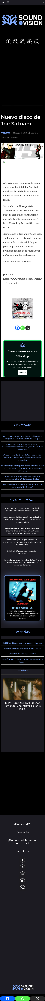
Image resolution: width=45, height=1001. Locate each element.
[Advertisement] (22, 78)
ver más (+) (22, 670)
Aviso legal (22, 851)
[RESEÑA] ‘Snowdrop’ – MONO (22, 654)
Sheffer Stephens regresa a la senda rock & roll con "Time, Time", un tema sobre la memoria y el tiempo (22, 468)
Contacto (22, 832)
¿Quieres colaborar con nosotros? (23, 842)
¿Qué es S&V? (22, 824)
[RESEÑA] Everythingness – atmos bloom (22, 648)
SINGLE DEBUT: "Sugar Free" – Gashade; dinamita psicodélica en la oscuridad (22, 509)
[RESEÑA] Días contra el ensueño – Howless (22, 552)
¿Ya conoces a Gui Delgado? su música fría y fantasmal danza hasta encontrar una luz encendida (22, 457)
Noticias (5, 133)
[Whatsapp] (22, 328)
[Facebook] (17, 328)
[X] (27, 328)
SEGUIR (22, 372)
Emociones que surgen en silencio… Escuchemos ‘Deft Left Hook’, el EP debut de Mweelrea (22, 447)
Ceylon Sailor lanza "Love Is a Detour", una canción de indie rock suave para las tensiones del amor (22, 562)
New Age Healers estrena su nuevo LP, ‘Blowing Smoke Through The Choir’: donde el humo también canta (22, 530)
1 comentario (14, 138)
